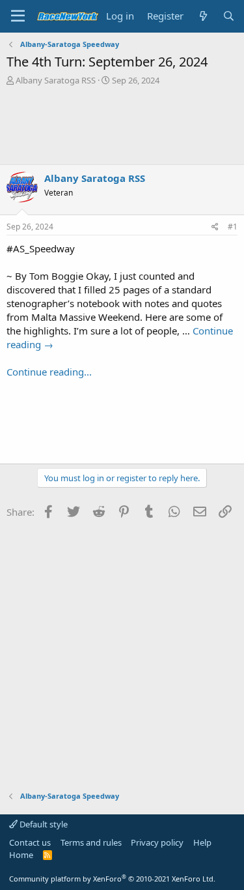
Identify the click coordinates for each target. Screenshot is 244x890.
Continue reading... (49, 371)
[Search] (228, 16)
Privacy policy (157, 842)
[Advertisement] (122, 125)
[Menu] (18, 16)
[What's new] (202, 16)
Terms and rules (91, 842)
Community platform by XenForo (112, 878)
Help (202, 842)
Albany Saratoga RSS (56, 80)
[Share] (215, 227)
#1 (232, 226)
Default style (43, 824)
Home (21, 855)
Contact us (30, 842)
